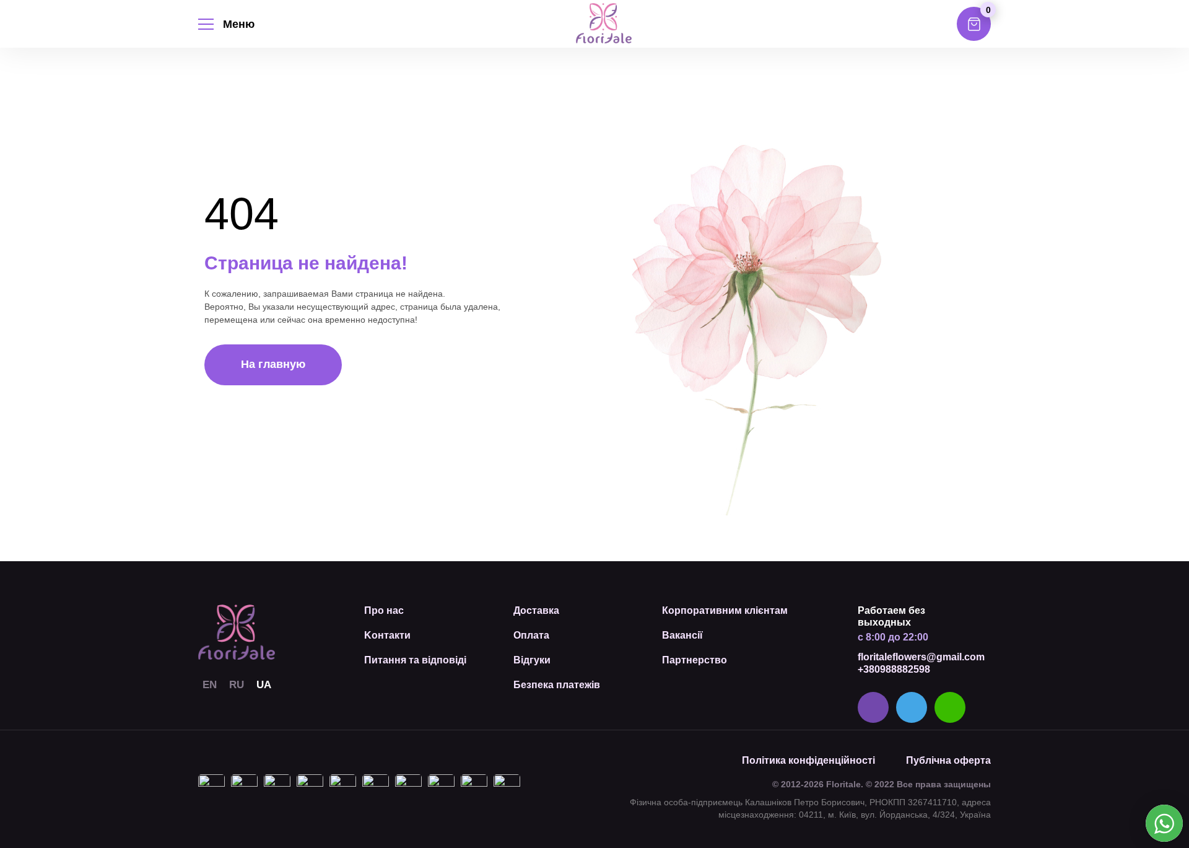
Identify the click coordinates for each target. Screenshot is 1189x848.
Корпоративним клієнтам (725, 610)
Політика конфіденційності (808, 760)
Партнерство (694, 660)
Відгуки (532, 660)
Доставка (536, 610)
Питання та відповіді (415, 660)
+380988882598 (894, 669)
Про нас (384, 610)
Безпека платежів (556, 685)
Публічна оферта (948, 760)
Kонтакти (387, 635)
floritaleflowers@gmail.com (921, 657)
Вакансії (682, 635)
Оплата (531, 635)
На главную (273, 364)
